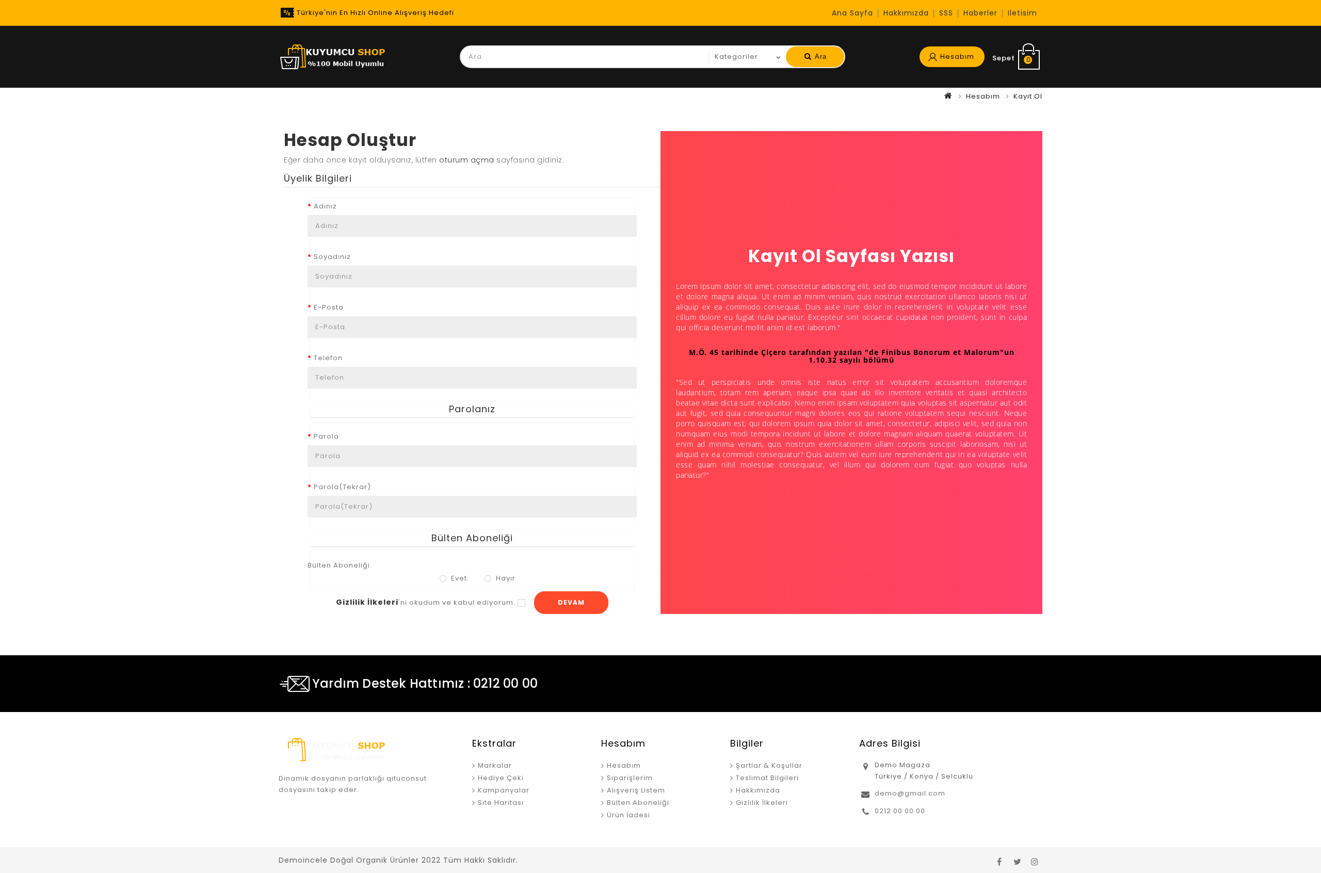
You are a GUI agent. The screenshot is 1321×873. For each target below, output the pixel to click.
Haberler (980, 13)
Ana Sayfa (852, 13)
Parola (326, 436)
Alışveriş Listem (636, 790)
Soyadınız (332, 257)
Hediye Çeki (501, 778)
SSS (946, 13)
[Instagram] (1034, 860)
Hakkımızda (906, 13)
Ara (820, 56)
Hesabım (983, 96)
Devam (571, 602)
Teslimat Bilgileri (767, 778)
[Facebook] (999, 860)
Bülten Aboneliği (339, 565)
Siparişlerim (630, 778)
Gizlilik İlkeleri (762, 802)
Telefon (328, 358)
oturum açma (466, 160)
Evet (458, 578)
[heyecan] (1017, 860)
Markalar (495, 765)
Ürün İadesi (628, 815)
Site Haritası (501, 802)
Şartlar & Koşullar (769, 765)
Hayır (504, 578)
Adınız (325, 206)
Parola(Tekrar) (342, 487)
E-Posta (329, 307)
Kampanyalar (503, 790)
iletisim (1022, 13)
